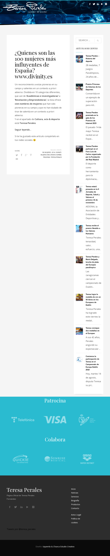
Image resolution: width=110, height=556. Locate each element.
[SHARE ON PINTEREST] (31, 155)
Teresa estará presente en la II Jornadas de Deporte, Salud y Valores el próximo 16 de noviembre (93, 195)
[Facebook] (90, 4)
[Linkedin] (98, 4)
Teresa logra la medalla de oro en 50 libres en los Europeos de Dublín (93, 299)
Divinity (58, 152)
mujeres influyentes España (51, 155)
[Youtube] (102, 4)
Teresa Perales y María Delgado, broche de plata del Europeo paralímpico (92, 262)
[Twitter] (94, 4)
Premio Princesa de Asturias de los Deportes (93, 87)
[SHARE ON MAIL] (17, 159)
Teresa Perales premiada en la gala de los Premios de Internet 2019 (92, 118)
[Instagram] (106, 4)
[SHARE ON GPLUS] (26, 155)
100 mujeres (46, 152)
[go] (97, 40)
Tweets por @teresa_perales (21, 529)
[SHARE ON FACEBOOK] (21, 155)
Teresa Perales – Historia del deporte (92, 58)
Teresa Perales (56, 157)
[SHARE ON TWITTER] (17, 155)
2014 (53, 152)
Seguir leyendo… (23, 129)
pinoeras (46, 157)
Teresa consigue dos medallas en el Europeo (92, 330)
